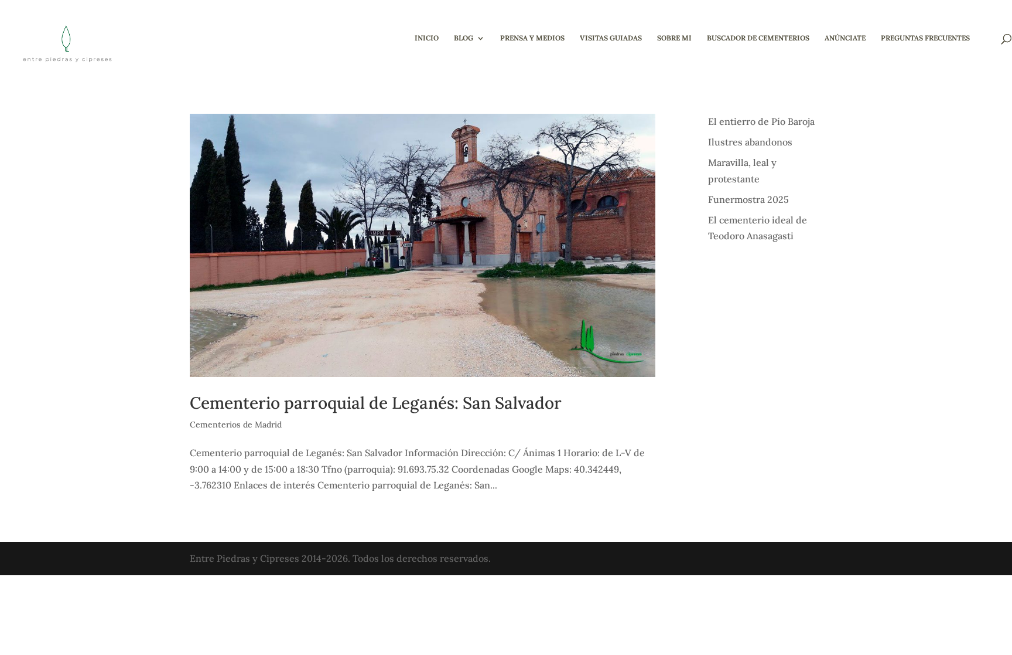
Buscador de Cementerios (758, 38)
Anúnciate (845, 38)
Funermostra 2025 (748, 199)
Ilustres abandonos (750, 142)
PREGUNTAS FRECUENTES (925, 38)
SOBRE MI (674, 38)
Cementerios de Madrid (236, 424)
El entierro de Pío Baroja (761, 121)
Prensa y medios (532, 38)
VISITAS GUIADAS (611, 38)
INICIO (427, 38)
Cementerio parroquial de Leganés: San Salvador (376, 402)
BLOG (463, 38)
